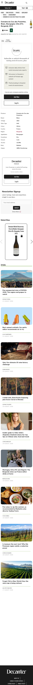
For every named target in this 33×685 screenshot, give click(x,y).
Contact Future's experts (16, 681)
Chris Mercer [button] (7, 441)
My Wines (6, 30)
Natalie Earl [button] (6, 479)
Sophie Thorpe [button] (7, 404)
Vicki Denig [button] (6, 516)
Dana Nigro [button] (6, 369)
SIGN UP (16, 208)
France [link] (18, 13)
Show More (15, 211)
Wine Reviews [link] (9, 13)
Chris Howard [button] (7, 553)
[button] (6, 41)
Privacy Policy (21, 683)
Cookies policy (11, 683)
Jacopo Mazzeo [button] (7, 588)
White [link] (4, 15)
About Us (16, 678)
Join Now (16, 97)
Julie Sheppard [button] (7, 334)
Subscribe (7, 8)
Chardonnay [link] (12, 15)
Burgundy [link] (25, 13)
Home (2, 13)
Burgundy (19, 131)
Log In (16, 103)
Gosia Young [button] (6, 299)
